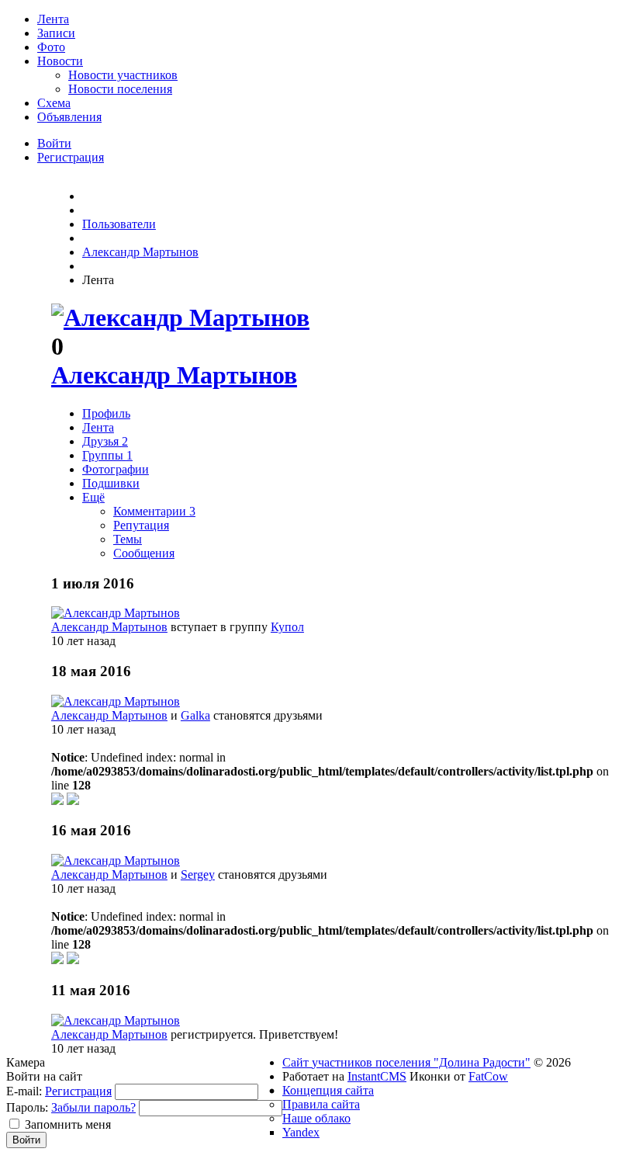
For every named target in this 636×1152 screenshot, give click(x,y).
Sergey (198, 874)
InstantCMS (376, 1076)
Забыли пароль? (93, 1107)
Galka (195, 715)
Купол (287, 626)
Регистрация (78, 1091)
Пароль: (27, 1107)
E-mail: (24, 1091)
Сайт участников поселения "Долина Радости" (406, 1062)
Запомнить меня (68, 1124)
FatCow (488, 1076)
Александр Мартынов (174, 375)
